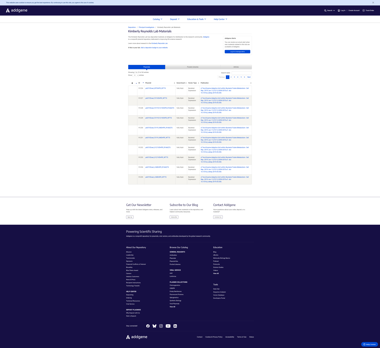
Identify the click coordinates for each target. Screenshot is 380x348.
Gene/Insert (181, 83)
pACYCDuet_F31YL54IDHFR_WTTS (157, 138)
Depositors (132, 27)
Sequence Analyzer (219, 292)
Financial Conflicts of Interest (136, 264)
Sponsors (129, 261)
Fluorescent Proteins (176, 294)
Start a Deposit (131, 316)
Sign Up (129, 217)
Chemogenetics (175, 285)
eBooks (215, 255)
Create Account (354, 10)
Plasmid (148, 83)
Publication (205, 83)
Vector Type (192, 83)
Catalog (156, 19)
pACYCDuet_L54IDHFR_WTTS (155, 177)
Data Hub (216, 289)
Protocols (216, 264)
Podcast (216, 261)
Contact (199, 337)
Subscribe (174, 217)
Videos (215, 270)
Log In (343, 10)
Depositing (129, 295)
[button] (329, 10)
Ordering (129, 298)
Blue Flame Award (132, 270)
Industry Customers (132, 276)
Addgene (206, 37)
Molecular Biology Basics (221, 258)
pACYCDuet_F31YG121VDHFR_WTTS (158, 118)
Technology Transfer (133, 286)
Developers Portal (219, 298)
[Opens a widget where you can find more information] (369, 344)
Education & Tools (195, 19)
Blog (214, 252)
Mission (129, 252)
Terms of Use (241, 337)
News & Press (130, 280)
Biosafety (129, 267)
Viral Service (130, 304)
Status (251, 337)
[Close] (372, 2)
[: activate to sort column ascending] (132, 83)
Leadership (129, 255)
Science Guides (218, 267)
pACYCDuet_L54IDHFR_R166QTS (157, 167)
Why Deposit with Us (133, 313)
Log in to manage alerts (237, 51)
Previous (222, 77)
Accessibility (229, 337)
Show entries (136, 75)
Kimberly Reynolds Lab (160, 43)
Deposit (173, 19)
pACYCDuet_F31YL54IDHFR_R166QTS (158, 128)
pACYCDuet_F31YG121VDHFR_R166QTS (159, 108)
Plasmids (146, 67)
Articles (236, 67)
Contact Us (218, 217)
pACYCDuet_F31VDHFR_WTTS (156, 98)
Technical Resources (133, 301)
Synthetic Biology (175, 301)
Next (249, 77)
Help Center (219, 19)
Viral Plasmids (174, 304)
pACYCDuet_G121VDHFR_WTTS (156, 157)
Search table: (225, 73)
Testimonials (130, 258)
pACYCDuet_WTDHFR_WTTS (155, 88)
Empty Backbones (176, 291)
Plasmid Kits (174, 261)
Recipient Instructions (133, 283)
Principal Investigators (146, 27)
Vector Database (218, 295)
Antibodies (173, 255)
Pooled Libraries (192, 67)
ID (139, 83)
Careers (128, 273)
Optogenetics (174, 297)
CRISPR (172, 288)
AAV (171, 273)
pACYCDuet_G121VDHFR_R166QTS (158, 147)
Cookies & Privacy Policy (213, 337)
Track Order (370, 10)
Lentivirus (173, 276)
